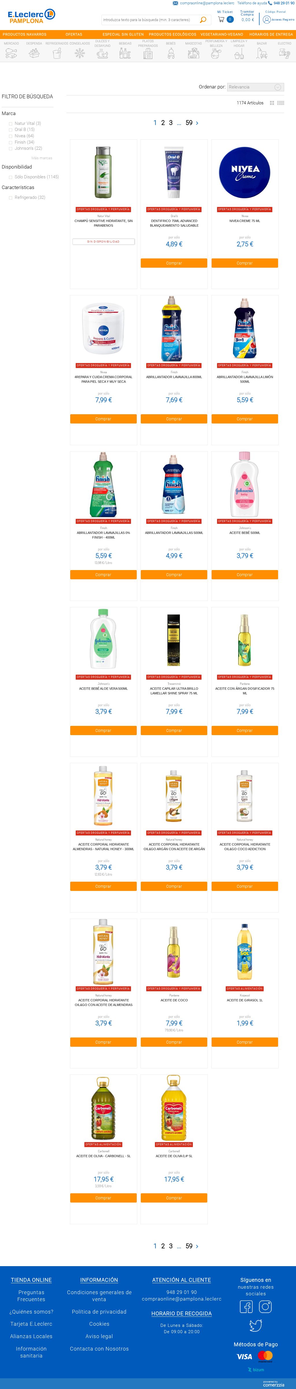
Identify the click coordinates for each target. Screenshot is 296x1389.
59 (189, 122)
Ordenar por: (212, 87)
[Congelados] (80, 53)
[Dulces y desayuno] (102, 53)
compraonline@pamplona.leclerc (207, 3)
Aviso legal (99, 1336)
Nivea (24, 135)
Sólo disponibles (37, 177)
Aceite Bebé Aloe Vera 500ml (103, 688)
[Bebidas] (125, 53)
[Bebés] (171, 53)
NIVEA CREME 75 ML (245, 221)
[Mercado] (11, 53)
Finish (24, 142)
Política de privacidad (99, 1312)
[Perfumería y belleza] (216, 53)
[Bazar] (262, 53)
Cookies (99, 1324)
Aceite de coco (174, 1000)
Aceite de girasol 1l (245, 1000)
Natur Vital (28, 123)
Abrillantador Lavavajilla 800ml (174, 377)
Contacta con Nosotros (99, 1349)
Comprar (174, 263)
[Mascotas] (193, 53)
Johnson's (28, 148)
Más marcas (42, 158)
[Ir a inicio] (32, 17)
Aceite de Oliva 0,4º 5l (174, 1156)
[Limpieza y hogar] (239, 53)
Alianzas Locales (31, 1336)
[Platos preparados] (148, 53)
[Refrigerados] (57, 53)
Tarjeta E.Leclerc (31, 1324)
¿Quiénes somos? (31, 1312)
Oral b (25, 129)
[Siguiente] (197, 123)
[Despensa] (34, 53)
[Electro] (285, 53)
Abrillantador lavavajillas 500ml (174, 532)
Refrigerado (30, 197)
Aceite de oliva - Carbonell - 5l (103, 1156)
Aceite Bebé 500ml (245, 532)
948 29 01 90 (181, 1292)
